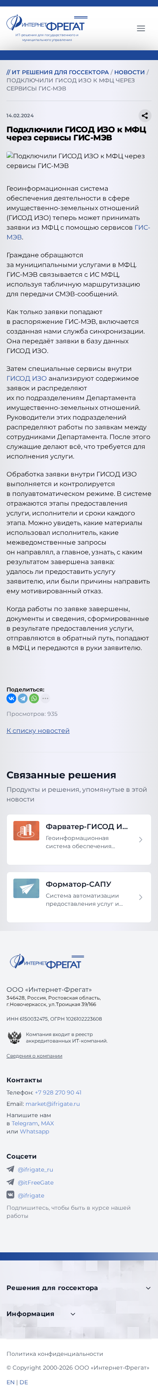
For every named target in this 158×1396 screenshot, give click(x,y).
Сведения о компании (34, 1056)
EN (10, 1382)
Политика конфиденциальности (54, 1353)
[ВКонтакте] (11, 698)
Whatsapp (34, 1131)
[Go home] (47, 961)
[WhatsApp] (34, 698)
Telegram (25, 1123)
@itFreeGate (35, 1182)
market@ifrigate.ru (53, 1103)
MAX (47, 1123)
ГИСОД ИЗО (26, 378)
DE (23, 1382)
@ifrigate (31, 1195)
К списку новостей (38, 731)
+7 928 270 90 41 (58, 1092)
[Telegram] (23, 698)
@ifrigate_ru (35, 1169)
